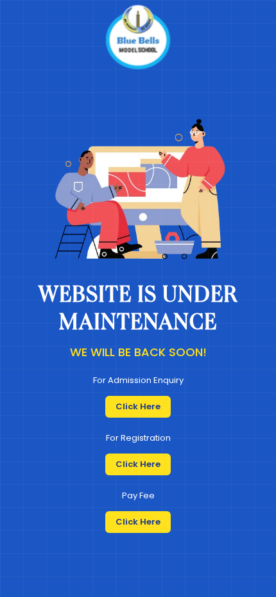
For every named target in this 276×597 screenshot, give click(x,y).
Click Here (138, 406)
